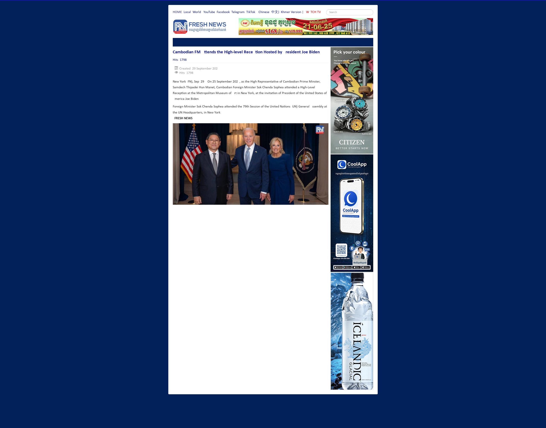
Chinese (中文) (268, 12)
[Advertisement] (250, 220)
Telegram (238, 12)
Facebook (223, 12)
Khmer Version (291, 12)
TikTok (250, 12)
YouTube (209, 12)
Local (187, 12)
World (197, 12)
